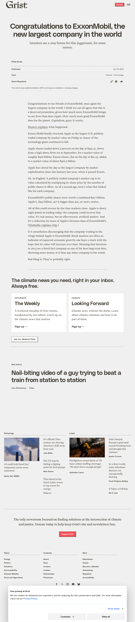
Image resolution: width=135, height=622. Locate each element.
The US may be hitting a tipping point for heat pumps (54, 464)
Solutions (8, 566)
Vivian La (47, 493)
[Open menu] (128, 4)
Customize (66, 616)
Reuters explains (38, 127)
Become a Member (91, 566)
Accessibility (88, 577)
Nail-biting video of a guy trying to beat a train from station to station (66, 376)
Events (85, 563)
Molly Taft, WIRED (12, 476)
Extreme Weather (11, 574)
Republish (87, 574)
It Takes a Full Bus (118, 489)
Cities (31, 388)
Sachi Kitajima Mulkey (118, 481)
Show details (114, 609)
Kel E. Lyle (113, 493)
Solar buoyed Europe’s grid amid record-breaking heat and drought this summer (120, 445)
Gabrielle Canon (76, 472)
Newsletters (88, 559)
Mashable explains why (43, 225)
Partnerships (48, 574)
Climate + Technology (115, 75)
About (46, 559)
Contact (46, 566)
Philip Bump (16, 61)
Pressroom (48, 577)
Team (45, 563)
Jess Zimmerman (18, 388)
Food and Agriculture (13, 577)
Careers (46, 570)
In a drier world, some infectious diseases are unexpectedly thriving (117, 470)
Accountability (10, 570)
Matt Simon (48, 471)
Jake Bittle (48, 453)
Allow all (106, 616)
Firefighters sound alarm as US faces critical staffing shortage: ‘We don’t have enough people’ (85, 463)
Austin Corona (115, 456)
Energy (7, 559)
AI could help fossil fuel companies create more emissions (16, 467)
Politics (7, 563)
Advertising (88, 570)
